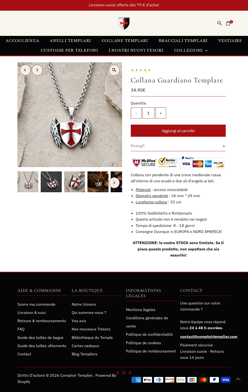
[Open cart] (228, 23)
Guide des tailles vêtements (41, 345)
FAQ (20, 329)
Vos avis (79, 320)
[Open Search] (219, 23)
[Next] (37, 69)
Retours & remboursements (41, 320)
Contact (24, 354)
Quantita (138, 103)
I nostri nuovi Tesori (136, 50)
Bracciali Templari (183, 40)
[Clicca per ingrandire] (114, 70)
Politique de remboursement (151, 351)
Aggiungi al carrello (178, 130)
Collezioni (189, 50)
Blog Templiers (84, 354)
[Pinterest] (129, 373)
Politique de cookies (143, 342)
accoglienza (22, 40)
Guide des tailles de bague (40, 337)
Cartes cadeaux (85, 345)
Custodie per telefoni (69, 50)
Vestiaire (230, 40)
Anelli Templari (70, 40)
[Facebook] (118, 373)
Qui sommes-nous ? (89, 312)
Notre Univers (84, 304)
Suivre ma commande (36, 304)
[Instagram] (123, 373)
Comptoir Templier (76, 375)
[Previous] (25, 69)
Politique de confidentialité (149, 334)
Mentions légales (140, 309)
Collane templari (125, 40)
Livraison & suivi (31, 312)
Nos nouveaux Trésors (91, 329)
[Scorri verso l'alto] (238, 379)
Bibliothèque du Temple (92, 337)
